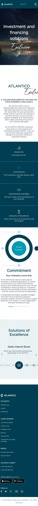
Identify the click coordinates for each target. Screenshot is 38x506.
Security (3, 432)
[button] (35, 4)
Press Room (4, 411)
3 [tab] (20, 307)
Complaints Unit (6, 429)
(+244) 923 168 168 (6, 466)
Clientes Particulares (7, 452)
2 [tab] (14, 307)
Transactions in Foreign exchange (8, 440)
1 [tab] (9, 307)
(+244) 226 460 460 (7, 470)
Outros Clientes (5, 455)
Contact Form (5, 426)
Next (36, 355)
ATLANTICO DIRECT (7, 422)
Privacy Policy (5, 436)
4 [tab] (25, 307)
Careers (3, 408)
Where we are (5, 405)
